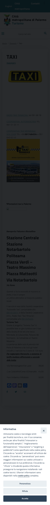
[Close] (44, 430)
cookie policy (23, 475)
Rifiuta (25, 491)
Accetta (25, 498)
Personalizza (25, 483)
